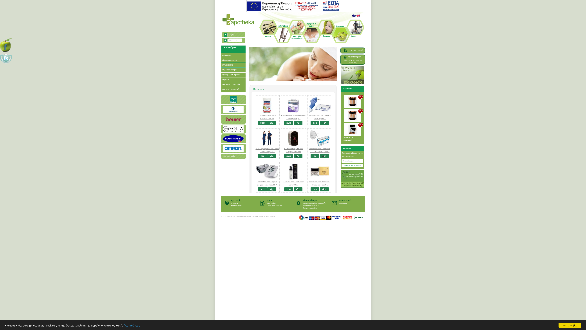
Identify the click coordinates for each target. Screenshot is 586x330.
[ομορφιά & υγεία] (312, 31)
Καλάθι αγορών (354, 57)
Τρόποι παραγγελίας (310, 208)
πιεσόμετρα (227, 55)
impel (359, 217)
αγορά (272, 123)
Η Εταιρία (236, 200)
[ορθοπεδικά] (283, 34)
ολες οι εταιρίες (229, 156)
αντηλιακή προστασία (231, 84)
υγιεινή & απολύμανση (231, 75)
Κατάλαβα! (570, 325)
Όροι (269, 200)
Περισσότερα (132, 325)
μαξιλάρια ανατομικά (230, 89)
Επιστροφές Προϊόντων (311, 205)
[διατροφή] (341, 33)
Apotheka (238, 19)
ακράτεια (225, 80)
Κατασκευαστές (236, 205)
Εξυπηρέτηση (310, 200)
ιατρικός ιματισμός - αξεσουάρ (230, 71)
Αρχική (231, 35)
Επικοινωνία (345, 200)
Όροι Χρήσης (271, 203)
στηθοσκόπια (227, 65)
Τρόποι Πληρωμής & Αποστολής (314, 203)
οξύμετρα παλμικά (229, 60)
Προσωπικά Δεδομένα (274, 205)
